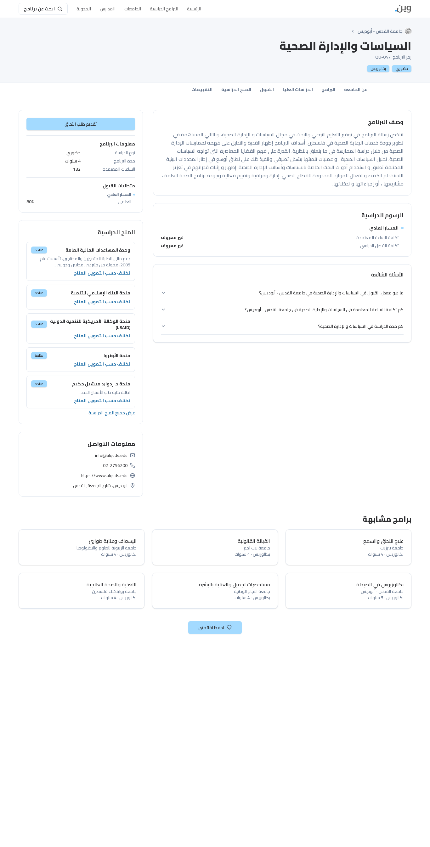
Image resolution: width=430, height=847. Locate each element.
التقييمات (201, 89)
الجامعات (132, 9)
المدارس (108, 9)
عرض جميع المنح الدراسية (111, 413)
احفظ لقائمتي (211, 627)
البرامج (328, 89)
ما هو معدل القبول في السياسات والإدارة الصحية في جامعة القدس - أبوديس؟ (331, 293)
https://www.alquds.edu (104, 475)
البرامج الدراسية (164, 9)
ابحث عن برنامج (39, 9)
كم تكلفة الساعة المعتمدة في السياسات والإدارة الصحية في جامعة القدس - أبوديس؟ (324, 309)
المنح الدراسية (236, 89)
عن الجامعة (355, 89)
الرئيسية (194, 9)
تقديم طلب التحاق (81, 124)
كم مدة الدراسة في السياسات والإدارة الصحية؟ (361, 326)
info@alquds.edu (111, 455)
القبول (267, 89)
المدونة (83, 9)
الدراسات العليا (298, 89)
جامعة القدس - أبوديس (380, 31)
